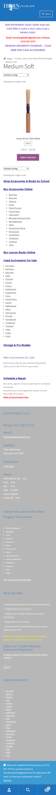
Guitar (8, 302)
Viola (8, 336)
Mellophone (11, 306)
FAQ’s (7, 667)
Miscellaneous (15, 221)
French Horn (14, 211)
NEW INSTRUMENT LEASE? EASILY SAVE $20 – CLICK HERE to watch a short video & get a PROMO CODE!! (28, 29)
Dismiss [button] (7, 780)
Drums (9, 286)
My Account (9, 790)
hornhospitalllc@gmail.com (16, 437)
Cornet (9, 282)
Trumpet (13, 241)
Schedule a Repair (14, 378)
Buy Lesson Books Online (19, 252)
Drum (11, 204)
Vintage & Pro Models (17, 345)
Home (9, 58)
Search (28, 790)
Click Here (8, 466)
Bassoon (13, 198)
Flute (8, 296)
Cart (43, 787)
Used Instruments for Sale (20, 260)
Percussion (14, 231)
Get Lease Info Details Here (17, 579)
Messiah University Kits (20, 218)
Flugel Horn (11, 292)
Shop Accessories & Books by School (26, 181)
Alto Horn (10, 266)
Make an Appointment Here (16, 397)
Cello (8, 276)
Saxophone (14, 235)
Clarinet (12, 201)
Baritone (13, 194)
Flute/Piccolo (15, 208)
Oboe (11, 224)
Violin (8, 333)
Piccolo (9, 316)
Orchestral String (17, 228)
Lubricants (14, 214)
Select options (28, 157)
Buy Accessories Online (18, 189)
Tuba (11, 245)
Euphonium (11, 289)
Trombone (13, 238)
